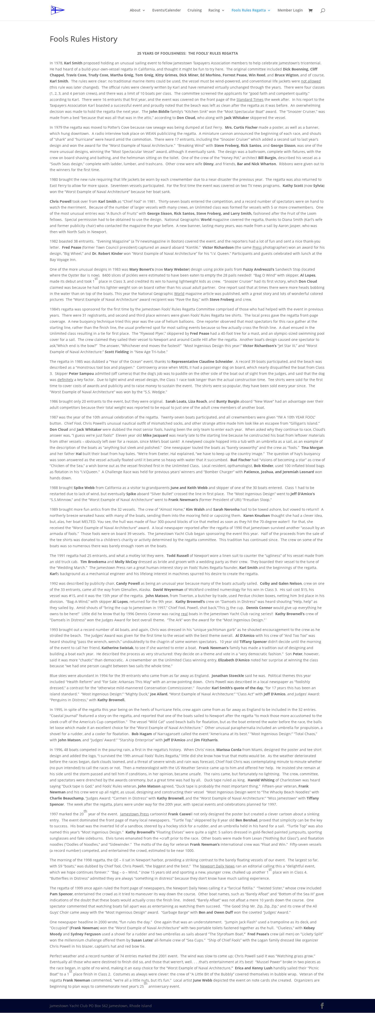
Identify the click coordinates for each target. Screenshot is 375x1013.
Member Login (290, 10)
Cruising (195, 10)
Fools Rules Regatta (249, 10)
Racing (214, 10)
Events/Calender (166, 10)
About (135, 10)
